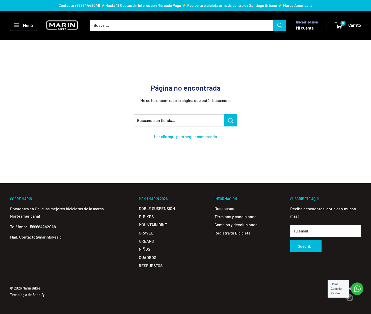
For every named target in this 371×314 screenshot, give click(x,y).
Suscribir (306, 246)
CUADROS (147, 257)
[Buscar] (279, 25)
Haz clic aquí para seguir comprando (185, 136)
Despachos (224, 208)
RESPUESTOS (151, 265)
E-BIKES (146, 216)
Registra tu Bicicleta (232, 232)
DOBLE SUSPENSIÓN (157, 208)
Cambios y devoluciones (236, 224)
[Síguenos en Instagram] (349, 297)
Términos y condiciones (235, 216)
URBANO (146, 241)
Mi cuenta (305, 27)
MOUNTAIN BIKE (153, 224)
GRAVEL (146, 232)
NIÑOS (144, 249)
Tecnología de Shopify (27, 295)
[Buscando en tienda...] (230, 120)
